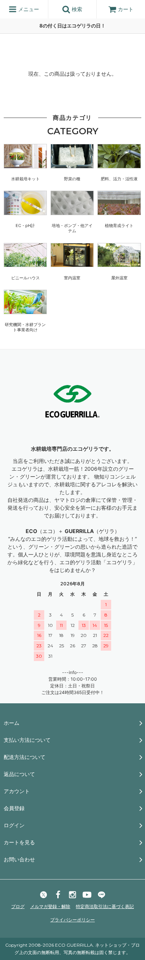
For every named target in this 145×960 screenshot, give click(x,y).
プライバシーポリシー (72, 920)
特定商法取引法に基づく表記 (105, 906)
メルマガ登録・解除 (50, 906)
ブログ (18, 906)
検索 (76, 9)
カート (125, 9)
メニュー (28, 9)
